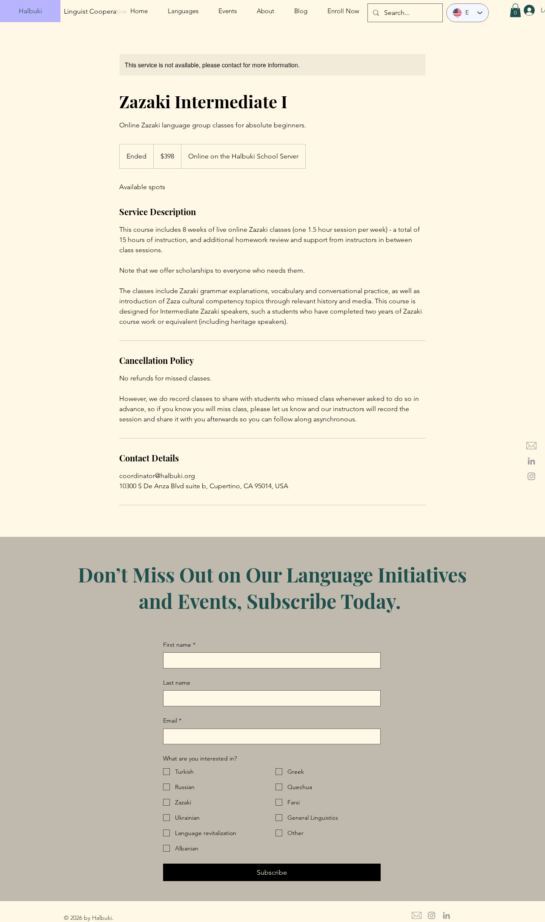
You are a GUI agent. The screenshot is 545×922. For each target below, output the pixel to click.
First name (179, 644)
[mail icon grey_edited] (531, 446)
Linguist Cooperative (95, 11)
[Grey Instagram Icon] (531, 476)
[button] (515, 10)
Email (172, 720)
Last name (176, 682)
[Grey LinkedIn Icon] (531, 461)
